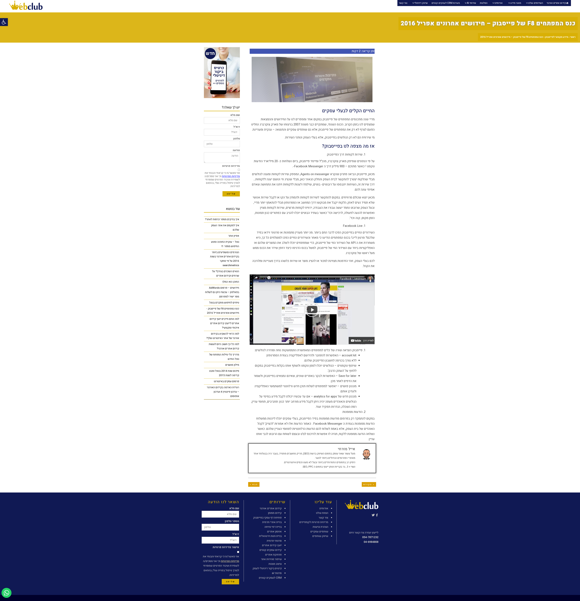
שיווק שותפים (320, 536)
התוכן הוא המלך (230, 282)
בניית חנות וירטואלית (270, 536)
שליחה (231, 193)
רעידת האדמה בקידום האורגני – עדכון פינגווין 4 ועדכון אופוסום (223, 392)
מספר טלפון (232, 521)
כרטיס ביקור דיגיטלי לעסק (267, 568)
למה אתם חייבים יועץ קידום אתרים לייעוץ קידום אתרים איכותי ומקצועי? (224, 323)
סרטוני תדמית (274, 541)
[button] (312, 309)
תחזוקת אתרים (273, 555)
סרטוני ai (277, 573)
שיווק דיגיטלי (421, 3)
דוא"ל (236, 127)
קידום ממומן (275, 513)
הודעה (236, 150)
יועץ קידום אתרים (272, 545)
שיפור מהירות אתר (271, 559)
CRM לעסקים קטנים (270, 578)
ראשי (572, 37)
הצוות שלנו (322, 513)
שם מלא (235, 115)
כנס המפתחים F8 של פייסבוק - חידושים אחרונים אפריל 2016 (222, 311)
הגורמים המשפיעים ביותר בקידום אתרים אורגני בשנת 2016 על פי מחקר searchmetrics (224, 258)
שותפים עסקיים (319, 532)
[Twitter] (373, 515)
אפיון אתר (233, 236)
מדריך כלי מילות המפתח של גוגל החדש (224, 357)
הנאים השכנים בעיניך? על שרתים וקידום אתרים (225, 273)
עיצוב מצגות (275, 564)
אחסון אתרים (274, 532)
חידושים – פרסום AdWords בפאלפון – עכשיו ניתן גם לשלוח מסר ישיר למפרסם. (222, 292)
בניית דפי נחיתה (273, 527)
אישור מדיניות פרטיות (226, 547)
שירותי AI (471, 3)
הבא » (254, 484)
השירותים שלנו (535, 3)
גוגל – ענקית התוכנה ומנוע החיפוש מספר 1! (225, 244)
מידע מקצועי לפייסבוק (556, 37)
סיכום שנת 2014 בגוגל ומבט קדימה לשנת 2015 (224, 373)
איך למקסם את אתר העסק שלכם (225, 228)
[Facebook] (376, 515)
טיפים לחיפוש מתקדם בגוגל (224, 303)
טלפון (236, 138)
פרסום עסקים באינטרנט (226, 381)
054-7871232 (370, 537)
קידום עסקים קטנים (270, 550)
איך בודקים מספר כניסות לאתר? (222, 219)
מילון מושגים (232, 365)
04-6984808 (371, 542)
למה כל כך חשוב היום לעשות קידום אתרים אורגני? (224, 346)
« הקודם (368, 484)
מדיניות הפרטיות (231, 176)
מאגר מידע (515, 3)
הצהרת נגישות (320, 527)
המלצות (483, 3)
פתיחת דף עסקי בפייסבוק (267, 518)
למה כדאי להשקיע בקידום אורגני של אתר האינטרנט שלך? (222, 336)
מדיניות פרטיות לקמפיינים (313, 522)
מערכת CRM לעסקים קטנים (446, 3)
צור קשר (403, 3)
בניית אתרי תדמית (272, 522)
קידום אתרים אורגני (556, 3)
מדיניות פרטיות (231, 166)
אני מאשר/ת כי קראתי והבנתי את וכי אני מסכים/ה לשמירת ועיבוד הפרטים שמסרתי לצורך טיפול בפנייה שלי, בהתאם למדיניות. (222, 179)
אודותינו (499, 3)
